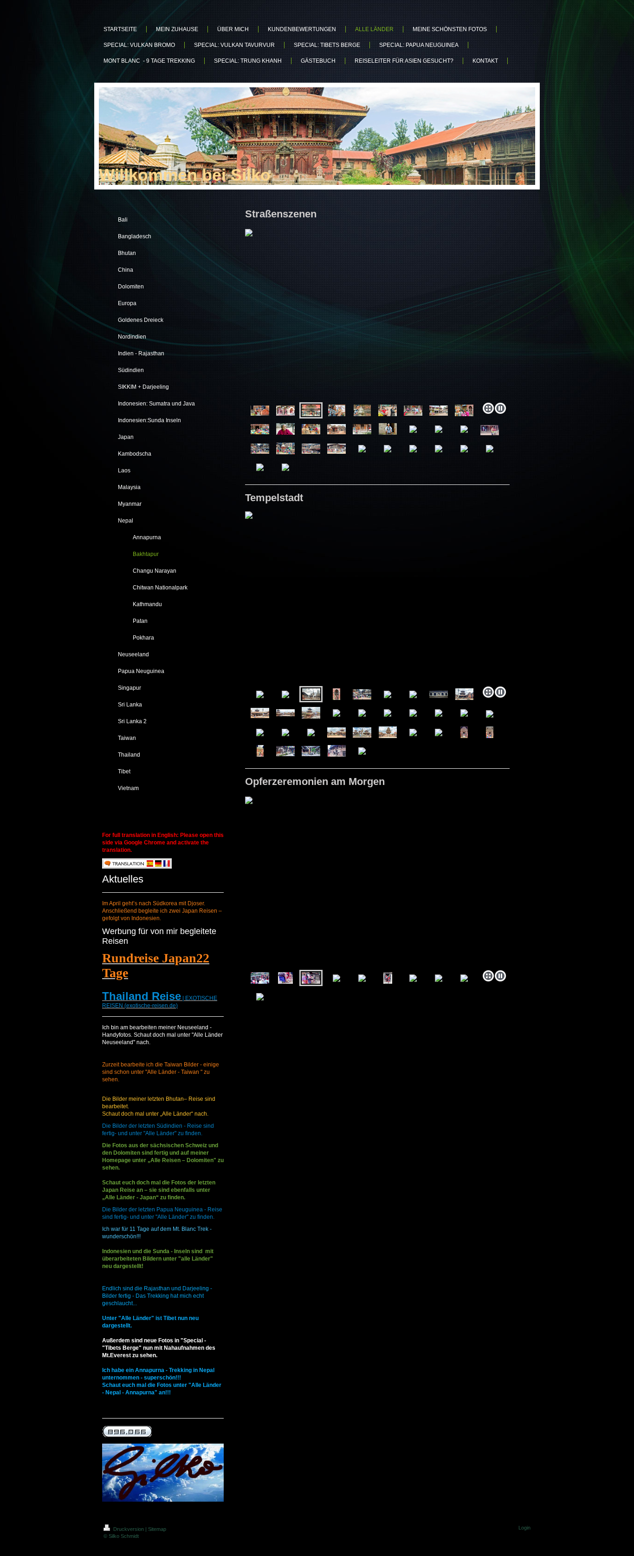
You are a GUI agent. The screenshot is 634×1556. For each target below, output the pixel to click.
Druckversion (128, 1529)
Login (524, 1527)
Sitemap (157, 1529)
